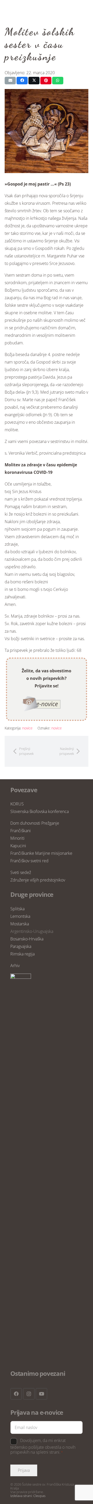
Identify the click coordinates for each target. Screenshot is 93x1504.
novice (27, 728)
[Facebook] (16, 1394)
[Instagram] (29, 1394)
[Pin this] (45, 80)
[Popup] (41, 703)
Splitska (17, 909)
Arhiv (15, 965)
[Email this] (10, 80)
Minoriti (17, 838)
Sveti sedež (20, 872)
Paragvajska (20, 946)
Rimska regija (22, 954)
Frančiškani (20, 830)
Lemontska (20, 916)
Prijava (24, 1470)
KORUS (17, 804)
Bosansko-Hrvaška (26, 939)
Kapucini (18, 846)
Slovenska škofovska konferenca (39, 811)
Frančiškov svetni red (29, 861)
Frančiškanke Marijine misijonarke (41, 853)
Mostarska (19, 924)
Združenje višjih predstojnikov (37, 880)
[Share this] (22, 80)
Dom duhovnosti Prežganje (34, 823)
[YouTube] (41, 1394)
